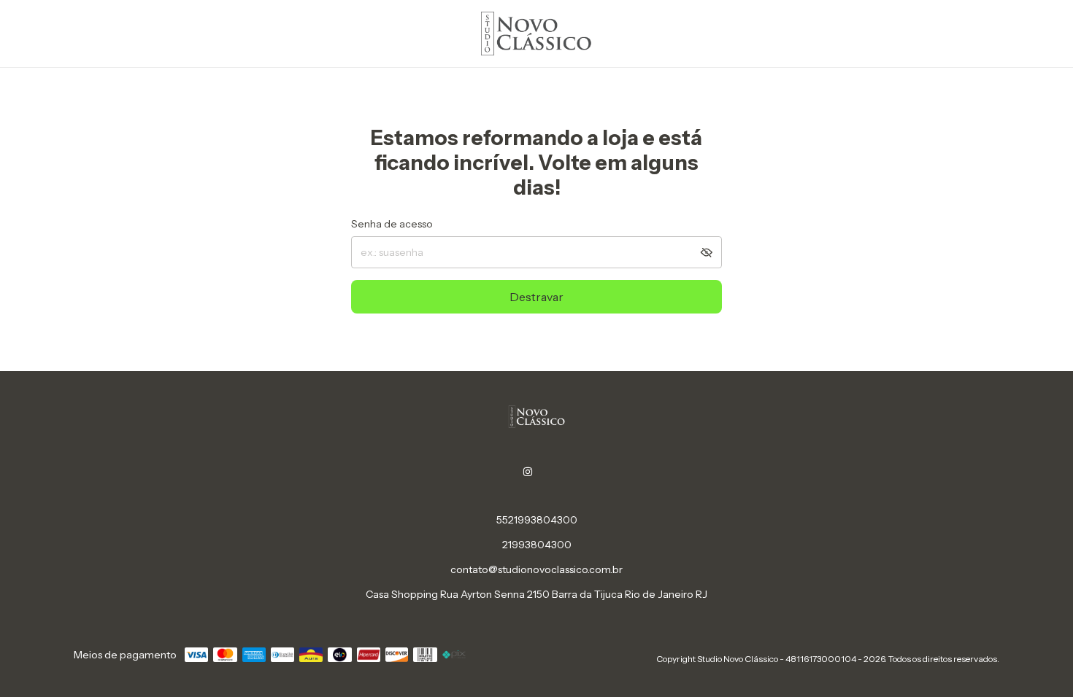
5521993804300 (536, 519)
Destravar (536, 296)
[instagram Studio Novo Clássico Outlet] (528, 471)
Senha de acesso (392, 223)
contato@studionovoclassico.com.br (536, 569)
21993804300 (537, 544)
